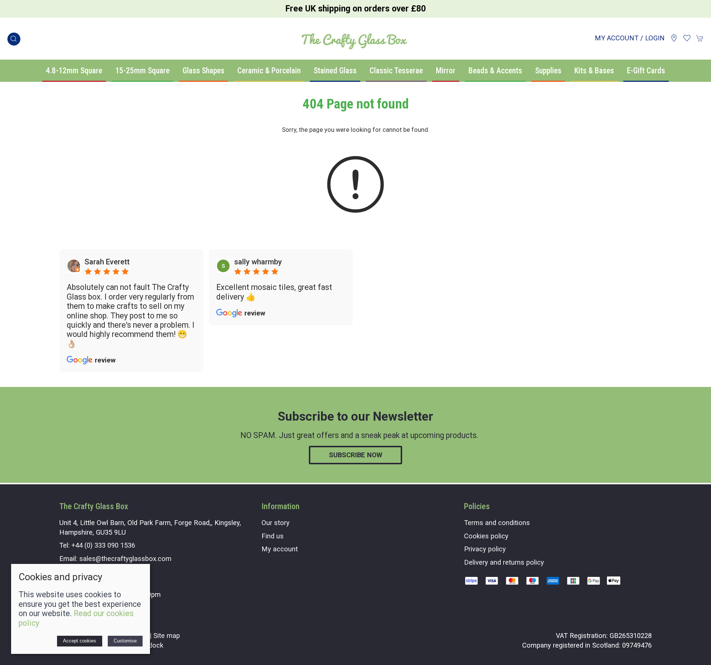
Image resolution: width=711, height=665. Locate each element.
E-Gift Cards (646, 70)
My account (279, 549)
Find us (272, 536)
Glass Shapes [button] (203, 70)
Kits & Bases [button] (594, 70)
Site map (166, 635)
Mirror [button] (445, 70)
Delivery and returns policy (504, 562)
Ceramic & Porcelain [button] (269, 70)
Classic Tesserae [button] (396, 70)
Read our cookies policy (76, 618)
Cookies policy (486, 536)
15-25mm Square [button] (142, 70)
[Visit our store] (674, 38)
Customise (125, 641)
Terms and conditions (497, 523)
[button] (13, 39)
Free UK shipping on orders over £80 (356, 9)
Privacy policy (485, 549)
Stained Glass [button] (335, 70)
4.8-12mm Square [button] (74, 70)
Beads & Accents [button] (495, 70)
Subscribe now (355, 455)
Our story (275, 523)
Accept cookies (79, 641)
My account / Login (630, 38)
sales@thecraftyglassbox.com (125, 558)
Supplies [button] (548, 70)
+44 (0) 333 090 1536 (103, 545)
